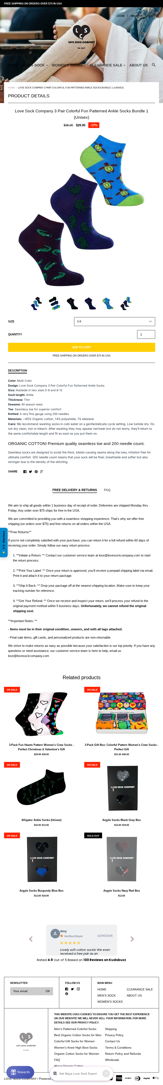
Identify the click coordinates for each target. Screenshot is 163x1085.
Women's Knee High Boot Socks (75, 1047)
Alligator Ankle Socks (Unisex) (41, 820)
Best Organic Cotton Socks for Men (77, 1035)
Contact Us (112, 1041)
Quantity (15, 334)
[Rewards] (20, 1072)
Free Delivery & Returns (74, 490)
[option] (81, 211)
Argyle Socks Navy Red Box (121, 890)
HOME (13, 65)
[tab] (74, 490)
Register (137, 16)
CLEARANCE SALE (140, 989)
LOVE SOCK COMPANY (20, 1078)
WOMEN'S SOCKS (110, 1001)
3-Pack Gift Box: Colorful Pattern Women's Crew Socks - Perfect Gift (121, 747)
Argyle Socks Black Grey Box (121, 820)
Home (11, 87)
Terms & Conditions (118, 1047)
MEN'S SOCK (106, 995)
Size (11, 321)
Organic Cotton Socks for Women (76, 1053)
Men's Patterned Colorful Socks (75, 1029)
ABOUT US (138, 65)
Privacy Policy (114, 1035)
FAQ (107, 490)
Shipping (111, 1029)
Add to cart (81, 347)
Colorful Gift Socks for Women (74, 1041)
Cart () (154, 16)
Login (120, 16)
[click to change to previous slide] (30, 940)
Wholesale (112, 1060)
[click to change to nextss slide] (132, 940)
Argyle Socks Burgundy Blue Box (41, 890)
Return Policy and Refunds (123, 1053)
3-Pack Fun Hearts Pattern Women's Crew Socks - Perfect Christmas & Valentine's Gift (41, 747)
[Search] (154, 66)
